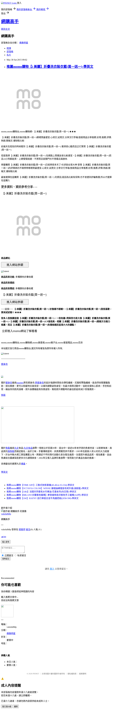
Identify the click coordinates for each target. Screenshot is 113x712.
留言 (28, 529)
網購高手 (10, 21)
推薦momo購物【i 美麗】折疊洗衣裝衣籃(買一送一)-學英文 (50, 66)
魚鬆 (3, 395)
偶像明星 (23, 43)
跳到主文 (5, 29)
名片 (9, 55)
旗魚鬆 (11, 451)
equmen (20, 382)
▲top (3, 536)
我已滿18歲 (6, 707)
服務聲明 (82, 674)
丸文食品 (28, 448)
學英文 (4, 472)
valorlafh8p (6, 514)
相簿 (9, 48)
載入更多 (5, 542)
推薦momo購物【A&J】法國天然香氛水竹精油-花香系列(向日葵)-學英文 (41, 491)
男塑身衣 (39, 382)
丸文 (16, 448)
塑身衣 (4, 364)
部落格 (10, 51)
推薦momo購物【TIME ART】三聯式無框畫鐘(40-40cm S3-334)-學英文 (40, 485)
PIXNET (36, 674)
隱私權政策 (72, 674)
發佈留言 (5, 559)
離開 (16, 707)
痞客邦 (22, 529)
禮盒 (23, 464)
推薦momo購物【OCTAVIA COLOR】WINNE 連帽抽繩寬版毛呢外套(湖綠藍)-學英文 (48, 488)
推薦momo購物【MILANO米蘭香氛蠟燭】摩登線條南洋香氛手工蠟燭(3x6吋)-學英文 (47, 495)
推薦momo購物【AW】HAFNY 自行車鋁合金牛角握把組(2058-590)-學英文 (43, 498)
